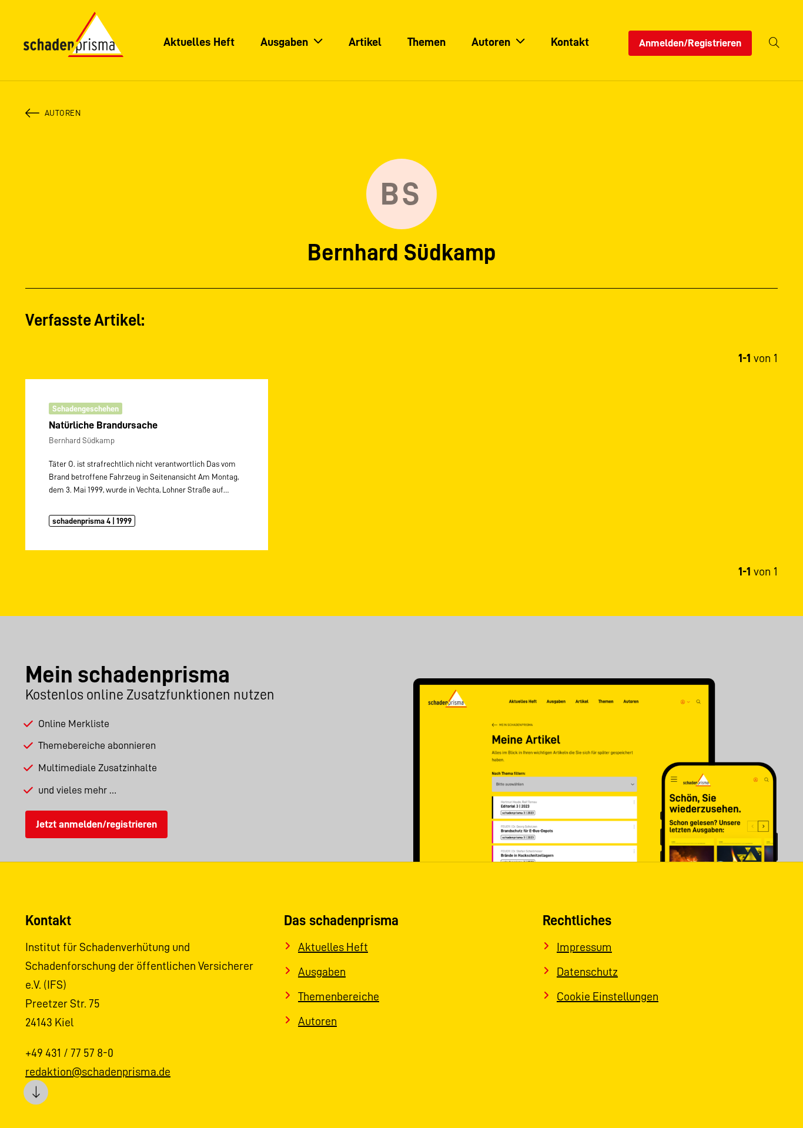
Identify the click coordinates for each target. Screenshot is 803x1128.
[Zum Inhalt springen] (36, 1092)
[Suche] (774, 43)
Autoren (63, 113)
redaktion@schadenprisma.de (97, 1071)
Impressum (584, 947)
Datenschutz (587, 972)
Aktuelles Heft (333, 947)
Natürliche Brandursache (103, 425)
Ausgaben (322, 972)
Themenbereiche (338, 996)
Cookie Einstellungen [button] (607, 996)
